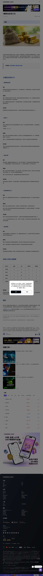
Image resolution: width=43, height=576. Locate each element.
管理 (27, 291)
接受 (16, 291)
